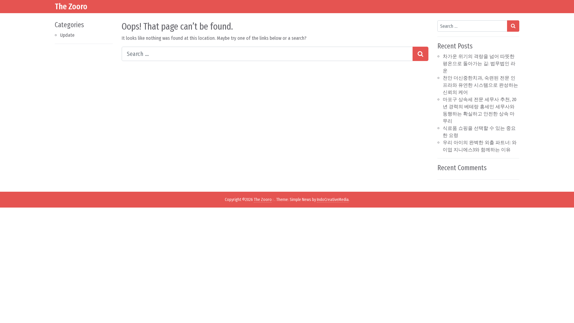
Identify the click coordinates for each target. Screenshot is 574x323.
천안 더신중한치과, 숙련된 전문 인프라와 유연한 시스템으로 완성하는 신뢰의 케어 (480, 85)
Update (67, 35)
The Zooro (71, 6)
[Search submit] (420, 54)
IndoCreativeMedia (333, 199)
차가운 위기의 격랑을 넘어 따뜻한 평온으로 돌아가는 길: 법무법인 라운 (479, 64)
